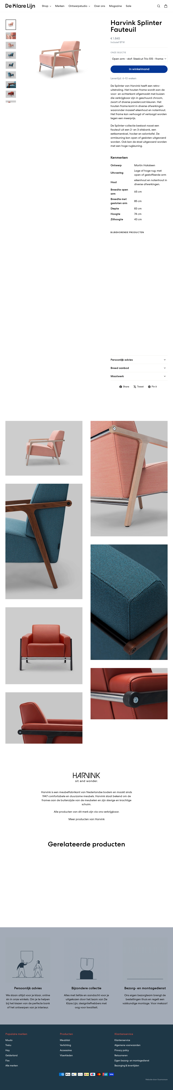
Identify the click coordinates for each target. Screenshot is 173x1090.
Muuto (8, 1040)
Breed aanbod (120, 368)
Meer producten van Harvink (87, 819)
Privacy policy (121, 1050)
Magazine (115, 6)
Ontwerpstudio (78, 6)
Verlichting (65, 1045)
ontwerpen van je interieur (31, 1007)
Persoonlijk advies (122, 359)
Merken (59, 6)
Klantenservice (122, 1040)
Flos (7, 1060)
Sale (128, 6)
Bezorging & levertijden (126, 1065)
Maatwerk (117, 376)
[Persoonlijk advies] (27, 959)
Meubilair (65, 1040)
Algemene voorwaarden (127, 1045)
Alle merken (11, 1065)
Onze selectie (118, 52)
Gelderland (11, 1055)
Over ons (99, 6)
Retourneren (121, 1055)
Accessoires (66, 1050)
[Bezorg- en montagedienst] (145, 959)
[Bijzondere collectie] (86, 959)
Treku (8, 1045)
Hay (7, 1050)
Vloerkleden (66, 1055)
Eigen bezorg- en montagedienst (131, 1060)
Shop (45, 6)
